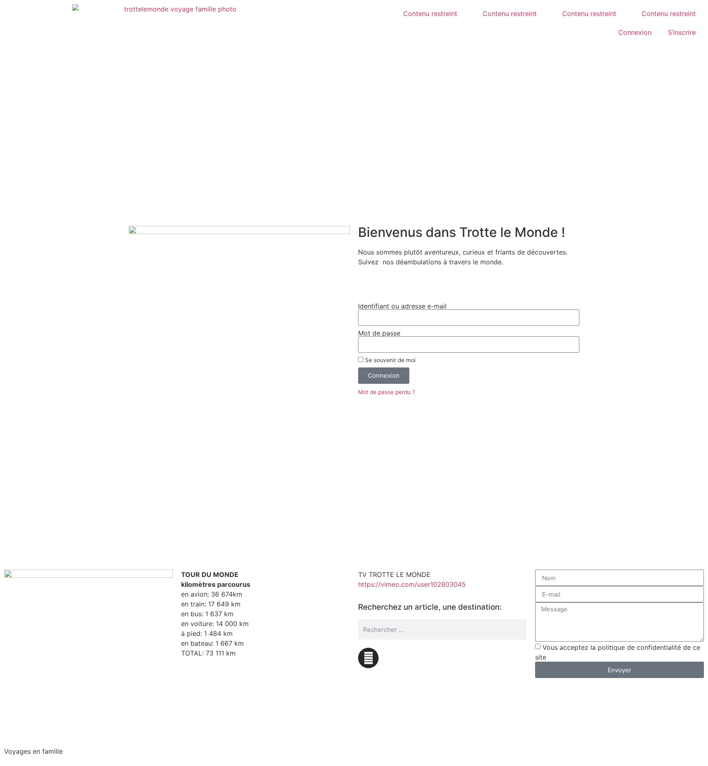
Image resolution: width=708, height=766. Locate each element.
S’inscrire (682, 32)
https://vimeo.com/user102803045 (412, 584)
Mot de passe (379, 333)
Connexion (634, 32)
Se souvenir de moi (389, 360)
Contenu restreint (430, 13)
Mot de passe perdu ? (386, 392)
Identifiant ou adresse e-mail (402, 306)
